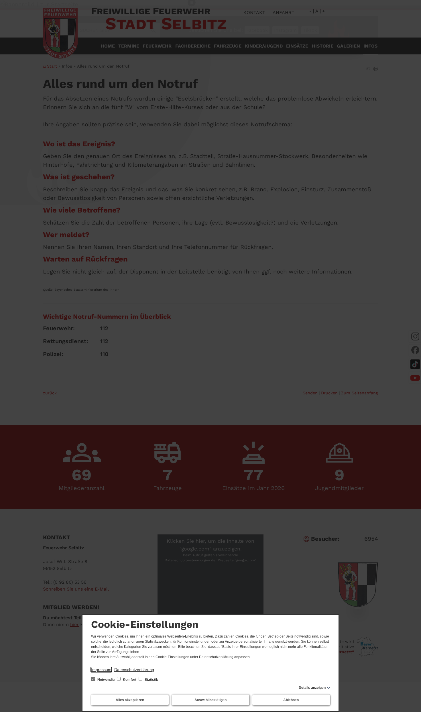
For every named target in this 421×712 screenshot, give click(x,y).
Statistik (151, 680)
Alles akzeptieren (130, 700)
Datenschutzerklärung (134, 669)
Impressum (101, 669)
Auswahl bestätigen (210, 700)
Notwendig (106, 680)
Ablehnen (291, 700)
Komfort (129, 680)
